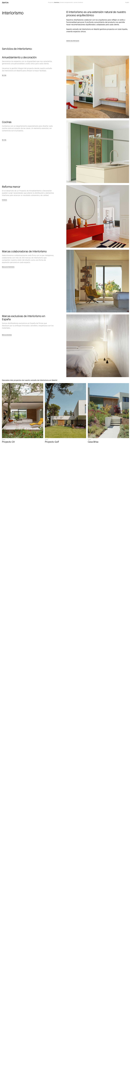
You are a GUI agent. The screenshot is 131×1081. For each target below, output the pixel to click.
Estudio (62, 2)
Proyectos (51, 2)
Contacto (80, 2)
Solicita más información (72, 40)
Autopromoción (68, 2)
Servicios (56, 2)
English (127, 2)
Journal (75, 2)
